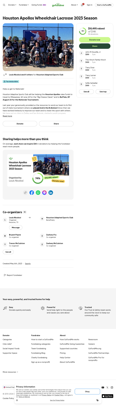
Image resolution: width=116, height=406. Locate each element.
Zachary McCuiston (54, 243)
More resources (9, 372)
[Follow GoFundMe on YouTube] (103, 387)
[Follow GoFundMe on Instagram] (112, 387)
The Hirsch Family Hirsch (95, 60)
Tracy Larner (90, 75)
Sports (28, 264)
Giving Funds (38, 5)
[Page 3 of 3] (10, 67)
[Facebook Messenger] (44, 192)
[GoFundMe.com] (58, 5)
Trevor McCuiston (17, 243)
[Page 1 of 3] (7, 67)
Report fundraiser (14, 275)
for (36, 75)
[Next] (69, 66)
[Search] (4, 5)
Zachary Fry (51, 235)
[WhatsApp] (38, 192)
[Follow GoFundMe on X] (107, 387)
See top (103, 92)
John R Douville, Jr (93, 52)
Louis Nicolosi (15, 218)
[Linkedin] (50, 192)
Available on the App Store (107, 396)
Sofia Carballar (91, 83)
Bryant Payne (15, 235)
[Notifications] (82, 5)
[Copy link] (25, 192)
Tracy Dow (89, 68)
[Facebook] (31, 192)
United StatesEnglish (14, 387)
